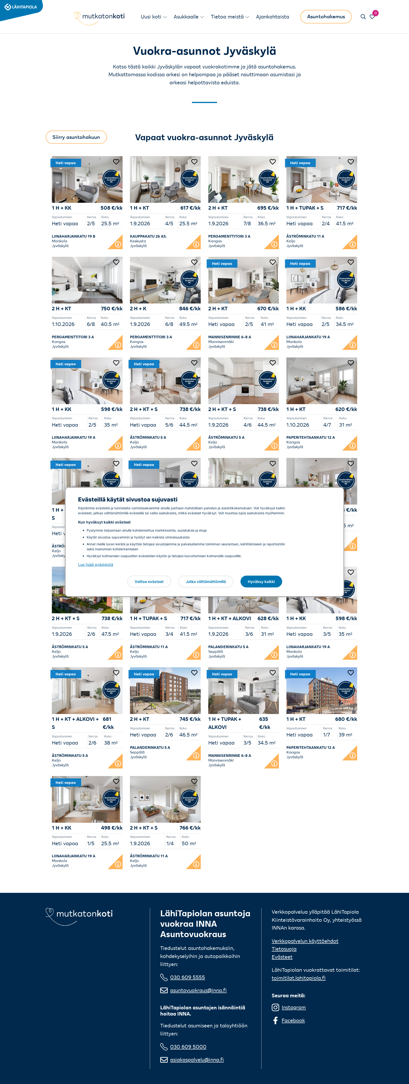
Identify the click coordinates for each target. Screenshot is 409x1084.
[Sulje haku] (363, 16)
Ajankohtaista (272, 17)
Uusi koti (151, 17)
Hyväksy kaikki (261, 581)
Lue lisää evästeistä (95, 564)
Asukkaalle (186, 17)
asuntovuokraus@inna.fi (198, 990)
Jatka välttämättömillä (206, 581)
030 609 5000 (188, 1046)
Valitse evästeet (149, 581)
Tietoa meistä (227, 17)
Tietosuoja (284, 949)
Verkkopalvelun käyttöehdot (305, 941)
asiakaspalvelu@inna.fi (197, 1060)
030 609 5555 (187, 977)
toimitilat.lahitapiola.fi (299, 978)
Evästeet (282, 957)
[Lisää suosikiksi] (116, 161)
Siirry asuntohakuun (76, 137)
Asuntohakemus (326, 16)
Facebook (293, 1020)
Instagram (294, 1007)
